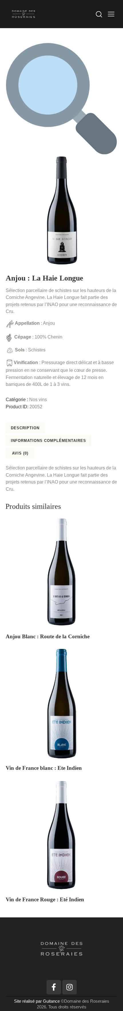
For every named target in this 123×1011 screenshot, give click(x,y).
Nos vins (38, 399)
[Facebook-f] (54, 987)
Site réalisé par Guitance (37, 1001)
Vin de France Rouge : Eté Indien (45, 899)
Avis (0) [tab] (20, 453)
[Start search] (99, 14)
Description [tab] (25, 428)
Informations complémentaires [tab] (48, 440)
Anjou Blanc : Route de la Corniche (48, 636)
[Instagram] (69, 987)
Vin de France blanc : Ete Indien (44, 768)
